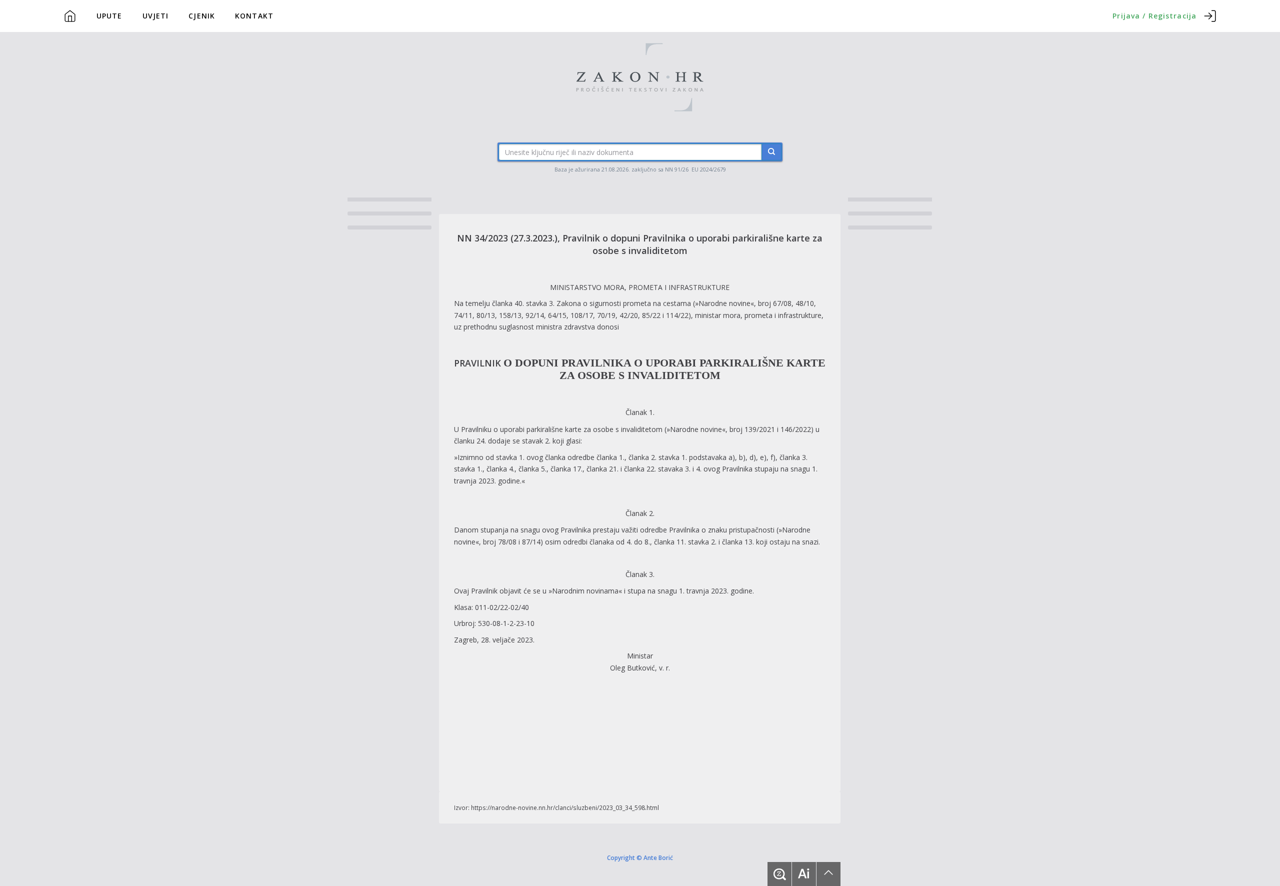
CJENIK (201, 15)
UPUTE (109, 15)
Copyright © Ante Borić (640, 857)
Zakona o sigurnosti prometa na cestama (623, 303)
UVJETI (155, 15)
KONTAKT (254, 15)
